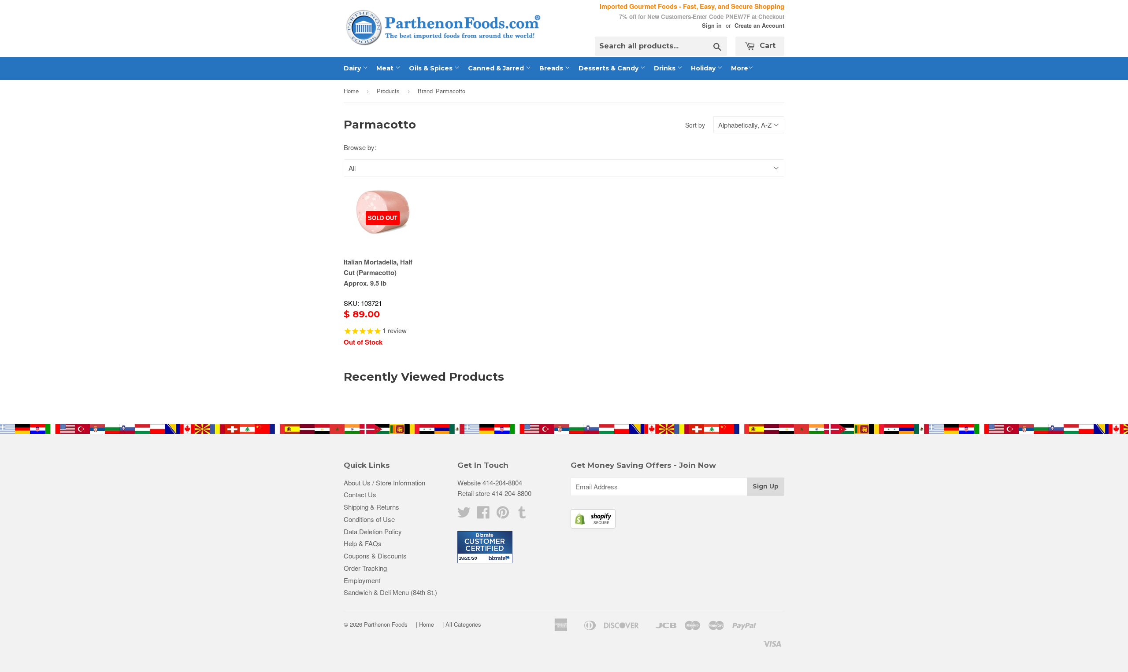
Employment (362, 580)
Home (351, 91)
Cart (766, 45)
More (739, 68)
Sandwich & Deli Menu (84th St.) (390, 592)
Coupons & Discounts (375, 555)
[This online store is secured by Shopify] (593, 525)
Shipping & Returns (371, 506)
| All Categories (461, 624)
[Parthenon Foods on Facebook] (483, 514)
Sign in (712, 25)
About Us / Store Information (384, 482)
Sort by (695, 125)
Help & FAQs (363, 543)
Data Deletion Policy (373, 531)
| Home (425, 624)
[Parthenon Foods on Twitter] (464, 514)
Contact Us (360, 494)
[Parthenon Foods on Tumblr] (522, 514)
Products (388, 91)
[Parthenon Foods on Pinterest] (502, 514)
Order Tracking (365, 568)
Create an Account (759, 25)
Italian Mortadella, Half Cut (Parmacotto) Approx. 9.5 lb (378, 272)
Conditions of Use (369, 519)
